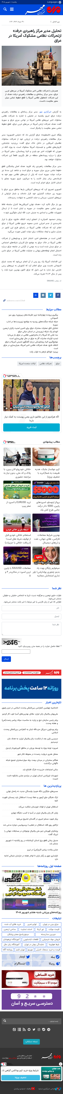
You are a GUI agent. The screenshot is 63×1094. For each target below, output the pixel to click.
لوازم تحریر (31, 924)
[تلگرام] (49, 1030)
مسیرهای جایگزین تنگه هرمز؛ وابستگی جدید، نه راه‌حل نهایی (32, 791)
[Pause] (7, 408)
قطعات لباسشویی (30, 939)
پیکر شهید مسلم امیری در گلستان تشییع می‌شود (37, 819)
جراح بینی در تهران (50, 924)
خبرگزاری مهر (45, 112)
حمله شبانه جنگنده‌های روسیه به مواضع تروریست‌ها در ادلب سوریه (32, 323)
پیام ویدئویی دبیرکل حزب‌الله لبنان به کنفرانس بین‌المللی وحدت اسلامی (31, 731)
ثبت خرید (31, 427)
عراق (58, 363)
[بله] (44, 1030)
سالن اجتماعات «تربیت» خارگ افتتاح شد (40, 769)
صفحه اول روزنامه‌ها (49, 866)
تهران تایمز (20, 949)
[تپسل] (4, 376)
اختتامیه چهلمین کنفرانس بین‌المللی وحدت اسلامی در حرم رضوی (30, 708)
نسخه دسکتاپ (31, 1041)
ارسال (6, 659)
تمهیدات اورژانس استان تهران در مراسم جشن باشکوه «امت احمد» (32, 777)
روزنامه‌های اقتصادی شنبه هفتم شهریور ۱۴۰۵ (37, 912)
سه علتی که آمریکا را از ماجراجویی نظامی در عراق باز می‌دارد (32, 335)
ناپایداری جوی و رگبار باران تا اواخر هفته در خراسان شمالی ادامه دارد (31, 857)
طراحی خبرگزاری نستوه (46, 1088)
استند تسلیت (26, 929)
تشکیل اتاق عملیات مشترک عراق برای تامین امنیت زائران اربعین (30, 328)
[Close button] (60, 1064)
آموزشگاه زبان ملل (11, 944)
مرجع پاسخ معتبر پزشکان (18, 934)
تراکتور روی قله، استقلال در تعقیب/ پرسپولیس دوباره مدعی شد (30, 825)
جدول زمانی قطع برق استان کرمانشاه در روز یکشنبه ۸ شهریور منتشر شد (32, 842)
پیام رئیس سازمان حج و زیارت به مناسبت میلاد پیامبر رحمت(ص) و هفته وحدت (30, 722)
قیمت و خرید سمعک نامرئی (48, 949)
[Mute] (11, 408)
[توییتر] (34, 1030)
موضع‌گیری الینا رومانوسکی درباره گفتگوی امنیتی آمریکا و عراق (31, 342)
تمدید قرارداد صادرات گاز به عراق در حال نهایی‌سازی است (33, 338)
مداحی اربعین (10, 929)
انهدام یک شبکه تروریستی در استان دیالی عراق (38, 331)
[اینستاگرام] (39, 1030)
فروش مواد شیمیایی (51, 939)
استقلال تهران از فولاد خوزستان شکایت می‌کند (38, 807)
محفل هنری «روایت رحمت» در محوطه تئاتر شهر (37, 754)
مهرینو (30, 949)
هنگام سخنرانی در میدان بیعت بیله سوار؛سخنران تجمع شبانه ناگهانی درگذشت (32, 762)
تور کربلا (40, 929)
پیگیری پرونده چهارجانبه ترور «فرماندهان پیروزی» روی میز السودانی (33, 316)
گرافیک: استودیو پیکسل (23, 1088)
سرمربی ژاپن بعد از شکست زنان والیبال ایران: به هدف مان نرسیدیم (32, 740)
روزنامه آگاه (8, 949)
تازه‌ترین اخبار (53, 702)
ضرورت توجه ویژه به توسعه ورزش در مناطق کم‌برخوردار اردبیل (32, 748)
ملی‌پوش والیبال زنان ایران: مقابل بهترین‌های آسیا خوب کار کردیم (30, 714)
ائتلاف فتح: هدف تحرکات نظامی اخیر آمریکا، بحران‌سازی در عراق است (30, 347)
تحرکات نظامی (46, 363)
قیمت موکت (54, 929)
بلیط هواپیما (54, 944)
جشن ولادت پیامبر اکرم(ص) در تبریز (42, 850)
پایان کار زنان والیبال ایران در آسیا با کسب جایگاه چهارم (34, 813)
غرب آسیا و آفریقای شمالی (39, 21)
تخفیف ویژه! (20, 1078)
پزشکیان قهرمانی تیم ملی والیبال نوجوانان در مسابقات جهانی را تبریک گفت (31, 832)
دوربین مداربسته (48, 934)
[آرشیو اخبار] (19, 1030)
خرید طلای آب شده (13, 924)
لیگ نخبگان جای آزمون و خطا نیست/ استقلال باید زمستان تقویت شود (30, 799)
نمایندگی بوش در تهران (34, 944)
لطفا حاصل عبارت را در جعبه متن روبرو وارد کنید (39, 646)
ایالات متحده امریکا (27, 363)
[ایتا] (14, 1030)
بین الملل (56, 21)
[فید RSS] (24, 1030)
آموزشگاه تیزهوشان (11, 939)
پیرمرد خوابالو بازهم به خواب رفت (44, 352)
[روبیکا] (29, 1030)
